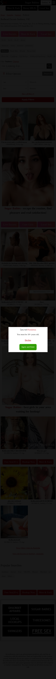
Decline (28, 340)
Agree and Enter (28, 347)
